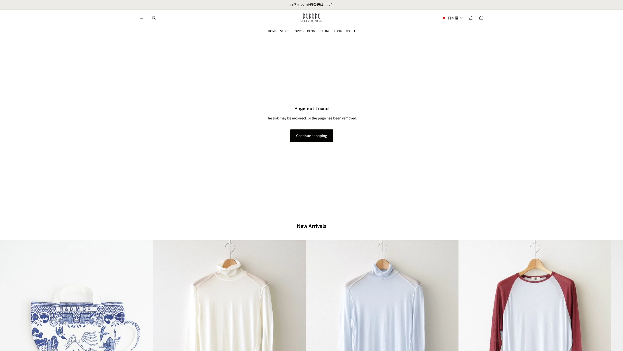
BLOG (311, 31)
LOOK (338, 31)
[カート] (481, 17)
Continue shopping (311, 135)
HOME (272, 31)
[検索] (153, 17)
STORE (284, 31)
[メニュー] (141, 17)
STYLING (324, 31)
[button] (452, 17)
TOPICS (298, 31)
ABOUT (350, 31)
